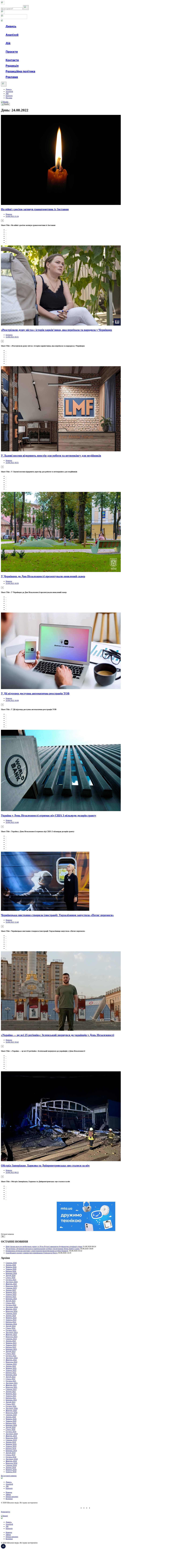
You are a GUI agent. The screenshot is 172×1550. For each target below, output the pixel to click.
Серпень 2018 (11, 1465)
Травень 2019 (11, 1446)
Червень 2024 (11, 1318)
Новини (13, 31)
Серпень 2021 (11, 1389)
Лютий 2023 (10, 1351)
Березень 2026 (11, 1273)
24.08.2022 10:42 (12, 1042)
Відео (48, 31)
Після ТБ (107, 56)
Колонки (38, 39)
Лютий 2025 (10, 1301)
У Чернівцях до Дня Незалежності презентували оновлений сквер (43, 576)
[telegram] (92, 1508)
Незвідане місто (16, 56)
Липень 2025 (11, 1290)
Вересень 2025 (11, 1286)
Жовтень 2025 (11, 1284)
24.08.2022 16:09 (12, 700)
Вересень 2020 (11, 1413)
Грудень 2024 (11, 1305)
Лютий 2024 (10, 1326)
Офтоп (41, 31)
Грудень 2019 (11, 1432)
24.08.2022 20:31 (12, 337)
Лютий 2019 (10, 1453)
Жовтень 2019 (11, 1436)
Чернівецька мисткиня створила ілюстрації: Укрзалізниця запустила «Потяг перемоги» (57, 915)
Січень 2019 (10, 1455)
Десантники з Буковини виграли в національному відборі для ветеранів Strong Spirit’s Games (43, 1249)
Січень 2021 (10, 1404)
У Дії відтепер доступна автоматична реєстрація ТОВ (35, 693)
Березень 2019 (11, 1451)
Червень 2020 (11, 1419)
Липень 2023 (11, 1341)
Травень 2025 (11, 1294)
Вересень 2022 (11, 1362)
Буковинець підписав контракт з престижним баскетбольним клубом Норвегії (37, 1251)
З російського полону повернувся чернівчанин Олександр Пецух (32, 1253)
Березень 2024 (11, 1324)
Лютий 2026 (10, 1276)
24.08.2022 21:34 (12, 216)
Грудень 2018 (11, 1457)
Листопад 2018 (12, 1459)
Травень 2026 (11, 1269)
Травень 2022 (11, 1370)
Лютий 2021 (10, 1402)
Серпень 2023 (11, 1339)
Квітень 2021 (11, 1398)
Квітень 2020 (11, 1423)
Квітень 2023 (11, 1347)
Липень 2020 (11, 1417)
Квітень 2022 (11, 1373)
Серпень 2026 (11, 1263)
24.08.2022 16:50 (12, 583)
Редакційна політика (20, 71)
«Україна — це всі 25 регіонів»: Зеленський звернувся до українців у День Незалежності (57, 1035)
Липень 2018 (11, 1468)
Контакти (12, 60)
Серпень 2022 (11, 1364)
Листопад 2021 (12, 1383)
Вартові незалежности (93, 56)
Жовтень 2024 (11, 1309)
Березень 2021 (11, 1400)
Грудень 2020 (11, 1406)
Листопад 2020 (12, 1408)
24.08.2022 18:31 (12, 463)
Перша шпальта (12, 1497)
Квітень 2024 (11, 1322)
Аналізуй (12, 34)
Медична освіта (41, 56)
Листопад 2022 (12, 1358)
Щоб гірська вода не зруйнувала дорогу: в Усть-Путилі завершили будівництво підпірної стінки (44, 1247)
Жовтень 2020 (11, 1411)
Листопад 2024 (12, 1307)
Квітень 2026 (11, 1271)
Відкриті (28, 56)
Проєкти (12, 51)
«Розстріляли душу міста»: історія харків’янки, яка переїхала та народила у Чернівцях (56, 329)
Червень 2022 (11, 1368)
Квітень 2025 (11, 1297)
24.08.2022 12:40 (12, 922)
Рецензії (21, 47)
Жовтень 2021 (11, 1385)
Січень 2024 (10, 1328)
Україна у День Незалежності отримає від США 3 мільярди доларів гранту (48, 815)
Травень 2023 (11, 1345)
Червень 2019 (11, 1444)
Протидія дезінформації (72, 56)
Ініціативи (31, 47)
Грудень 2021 (11, 1381)
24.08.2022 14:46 (12, 822)
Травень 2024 (11, 1320)
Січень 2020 (10, 1430)
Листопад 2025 (12, 1282)
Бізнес (48, 47)
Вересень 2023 (11, 1337)
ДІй (7, 94)
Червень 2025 (11, 1292)
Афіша (12, 47)
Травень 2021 (11, 1396)
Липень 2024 (11, 1316)
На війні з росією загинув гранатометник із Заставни (35, 209)
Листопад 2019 (12, 1434)
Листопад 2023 (12, 1332)
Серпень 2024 (11, 1313)
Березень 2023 (11, 1349)
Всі (3, 1236)
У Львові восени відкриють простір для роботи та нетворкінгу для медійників (51, 455)
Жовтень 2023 (11, 1335)
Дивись (11, 26)
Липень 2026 (11, 1265)
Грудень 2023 (11, 1330)
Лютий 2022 (10, 1377)
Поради (40, 47)
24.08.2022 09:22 (12, 1172)
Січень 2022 (10, 1379)
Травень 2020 (11, 1421)
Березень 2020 (11, 1425)
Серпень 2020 (11, 1415)
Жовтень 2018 (11, 1461)
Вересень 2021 (11, 1387)
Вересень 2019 (11, 1438)
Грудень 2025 (11, 1280)
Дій (8, 43)
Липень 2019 (11, 1442)
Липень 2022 (11, 1366)
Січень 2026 (10, 1278)
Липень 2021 (11, 1392)
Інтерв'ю (9, 335)
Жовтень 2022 (11, 1360)
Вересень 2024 (11, 1311)
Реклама (56, 47)
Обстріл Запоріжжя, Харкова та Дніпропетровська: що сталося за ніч (45, 1165)
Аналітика (14, 39)
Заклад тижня (54, 56)
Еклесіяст (117, 56)
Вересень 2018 (11, 1463)
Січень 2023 (10, 1354)
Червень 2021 (11, 1394)
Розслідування (26, 39)
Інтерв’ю (22, 31)
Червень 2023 (11, 1343)
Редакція (12, 65)
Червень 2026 (11, 1267)
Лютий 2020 (10, 1427)
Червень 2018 (11, 1470)
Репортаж (32, 31)
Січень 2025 (10, 1303)
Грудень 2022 (11, 1356)
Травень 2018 (11, 1472)
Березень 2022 (11, 1375)
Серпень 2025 (11, 1288)
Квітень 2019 (11, 1449)
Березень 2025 (11, 1299)
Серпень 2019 (11, 1440)
